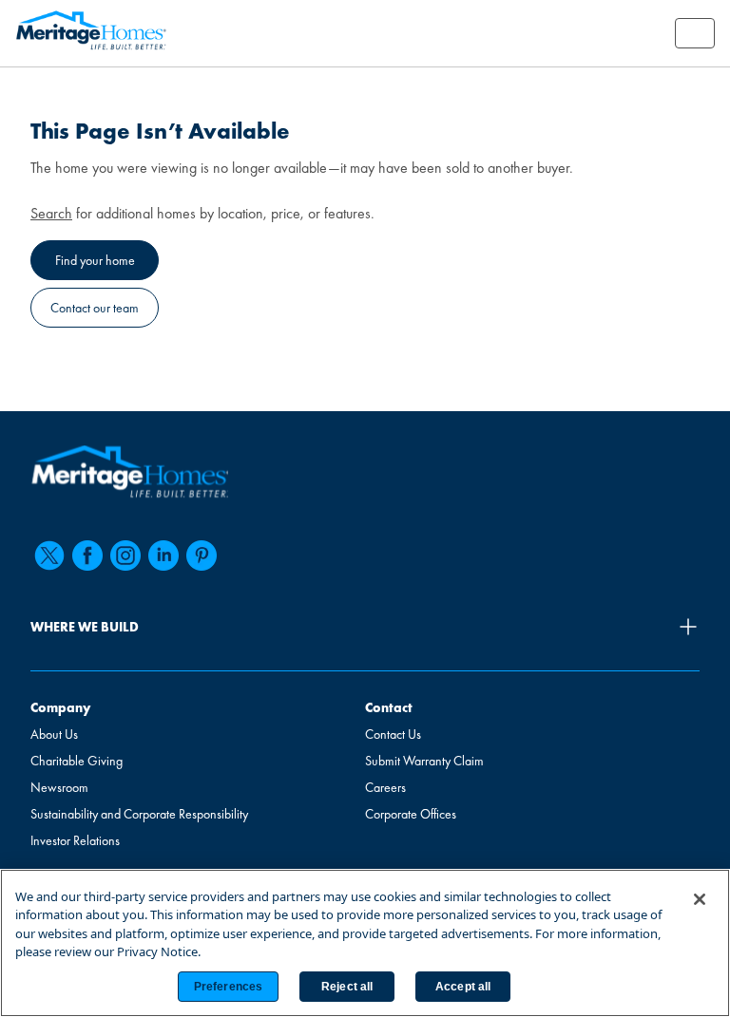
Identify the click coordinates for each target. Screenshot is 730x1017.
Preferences (228, 986)
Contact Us (393, 734)
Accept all (462, 986)
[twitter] (49, 555)
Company (60, 707)
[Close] (699, 899)
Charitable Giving (76, 760)
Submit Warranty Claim (424, 760)
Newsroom (59, 787)
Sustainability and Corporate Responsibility (139, 813)
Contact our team (94, 307)
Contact (389, 707)
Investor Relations (75, 840)
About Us (54, 734)
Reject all (347, 986)
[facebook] (87, 555)
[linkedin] (163, 555)
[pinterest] (201, 555)
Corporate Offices (410, 813)
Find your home (95, 260)
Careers (385, 787)
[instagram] (125, 555)
